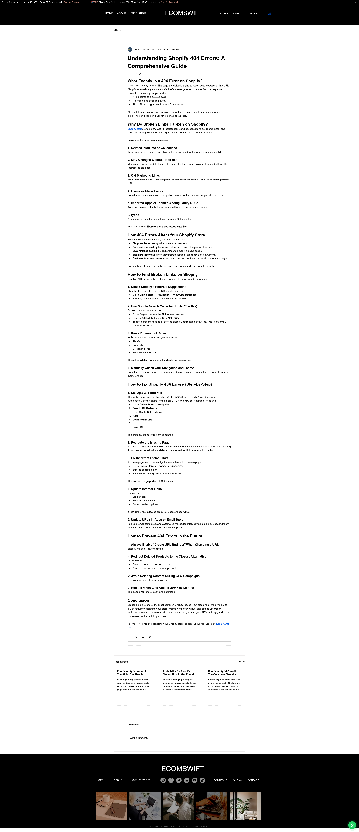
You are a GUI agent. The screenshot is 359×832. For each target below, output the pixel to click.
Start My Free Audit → (73, 2)
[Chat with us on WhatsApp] (352, 825)
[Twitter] (179, 780)
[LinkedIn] (186, 780)
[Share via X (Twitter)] (135, 637)
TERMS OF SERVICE (199, 826)
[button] (253, 13)
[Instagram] (163, 780)
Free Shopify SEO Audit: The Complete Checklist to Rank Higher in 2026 (224, 673)
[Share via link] (149, 637)
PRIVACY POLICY (170, 826)
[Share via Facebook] (129, 637)
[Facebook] (171, 780)
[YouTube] (194, 780)
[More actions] (229, 49)
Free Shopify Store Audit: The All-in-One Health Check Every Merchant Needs (132, 673)
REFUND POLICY (185, 826)
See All (242, 661)
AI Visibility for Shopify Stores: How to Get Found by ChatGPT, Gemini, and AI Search (179, 673)
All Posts (117, 30)
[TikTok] (202, 780)
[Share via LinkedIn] (142, 637)
